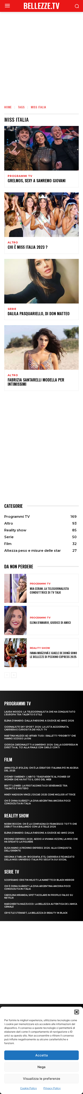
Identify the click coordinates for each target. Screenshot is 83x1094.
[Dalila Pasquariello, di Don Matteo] (41, 281)
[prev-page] (7, 675)
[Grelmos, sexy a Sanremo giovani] (41, 148)
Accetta (41, 1055)
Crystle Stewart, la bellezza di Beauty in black (35, 913)
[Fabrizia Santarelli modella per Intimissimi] (41, 347)
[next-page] (13, 675)
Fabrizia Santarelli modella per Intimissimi (36, 382)
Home (8, 107)
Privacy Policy (52, 1088)
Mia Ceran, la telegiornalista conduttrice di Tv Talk (49, 590)
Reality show (40, 648)
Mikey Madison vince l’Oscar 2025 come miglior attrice (39, 794)
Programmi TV (20, 176)
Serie (12, 309)
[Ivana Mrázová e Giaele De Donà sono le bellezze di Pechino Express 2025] (15, 652)
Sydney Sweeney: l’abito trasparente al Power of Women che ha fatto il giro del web (37, 778)
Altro (13, 242)
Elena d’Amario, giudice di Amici (50, 622)
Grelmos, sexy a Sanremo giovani (37, 180)
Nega (41, 1067)
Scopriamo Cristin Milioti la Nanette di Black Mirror (39, 880)
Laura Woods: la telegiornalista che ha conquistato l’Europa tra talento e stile (39, 713)
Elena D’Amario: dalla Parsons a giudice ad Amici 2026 (39, 720)
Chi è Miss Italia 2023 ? (27, 247)
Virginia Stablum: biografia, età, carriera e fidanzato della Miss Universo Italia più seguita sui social (39, 858)
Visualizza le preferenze (41, 1079)
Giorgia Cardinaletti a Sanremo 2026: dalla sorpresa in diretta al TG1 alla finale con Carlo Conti (41, 746)
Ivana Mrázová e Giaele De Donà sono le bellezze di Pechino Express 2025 (53, 655)
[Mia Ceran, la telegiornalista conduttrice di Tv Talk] (15, 588)
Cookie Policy (28, 1088)
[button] (76, 1012)
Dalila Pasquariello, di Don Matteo (39, 313)
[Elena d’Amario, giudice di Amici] (15, 620)
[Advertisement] (41, 55)
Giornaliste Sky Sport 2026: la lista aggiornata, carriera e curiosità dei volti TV (36, 728)
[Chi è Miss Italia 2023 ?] (41, 214)
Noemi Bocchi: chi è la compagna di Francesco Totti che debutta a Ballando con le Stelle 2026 (40, 825)
